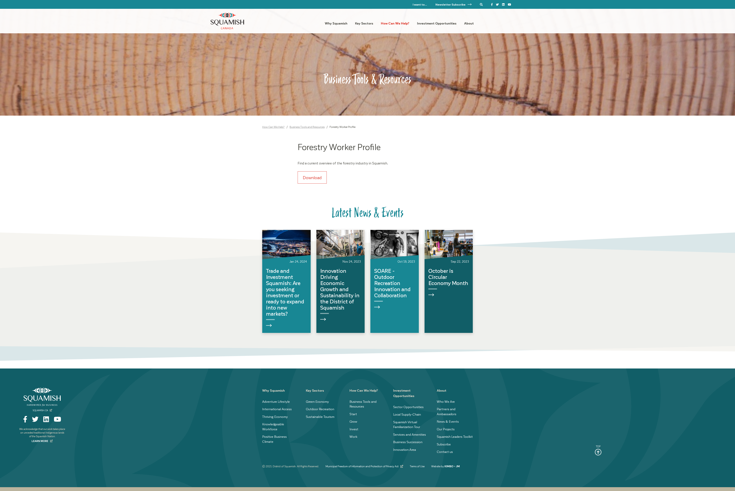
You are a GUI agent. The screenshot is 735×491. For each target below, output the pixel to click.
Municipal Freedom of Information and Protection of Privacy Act (362, 466)
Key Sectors (315, 390)
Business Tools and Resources (307, 126)
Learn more (40, 441)
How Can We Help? (273, 126)
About (441, 390)
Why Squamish (273, 390)
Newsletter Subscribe (450, 4)
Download (312, 177)
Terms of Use (417, 466)
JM (458, 466)
